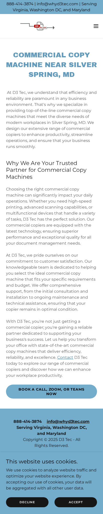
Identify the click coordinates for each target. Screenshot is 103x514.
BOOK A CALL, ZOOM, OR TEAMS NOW (51, 391)
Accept (76, 502)
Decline (27, 502)
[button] (96, 26)
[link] (32, 26)
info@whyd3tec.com (68, 421)
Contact (65, 357)
